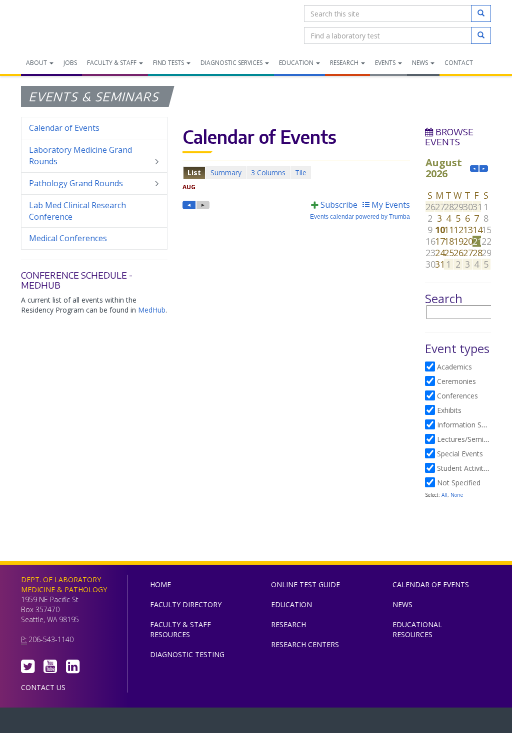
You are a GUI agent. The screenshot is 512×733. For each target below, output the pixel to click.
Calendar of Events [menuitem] (64, 127)
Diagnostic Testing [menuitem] (187, 654)
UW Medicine (173, 722)
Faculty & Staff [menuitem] (112, 62)
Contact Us (43, 687)
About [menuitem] (37, 62)
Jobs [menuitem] (70, 62)
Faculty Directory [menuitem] (186, 604)
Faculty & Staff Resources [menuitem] (180, 629)
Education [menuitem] (297, 62)
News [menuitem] (421, 62)
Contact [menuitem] (458, 62)
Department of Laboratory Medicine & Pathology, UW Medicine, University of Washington (72, 24)
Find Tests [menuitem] (169, 62)
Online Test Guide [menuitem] (305, 584)
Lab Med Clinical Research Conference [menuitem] (77, 211)
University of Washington (298, 722)
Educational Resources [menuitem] (417, 629)
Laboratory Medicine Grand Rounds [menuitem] (80, 155)
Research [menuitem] (345, 62)
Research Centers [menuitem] (305, 644)
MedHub (152, 310)
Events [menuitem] (386, 62)
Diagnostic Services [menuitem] (232, 62)
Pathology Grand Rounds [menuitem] (76, 183)
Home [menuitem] (160, 584)
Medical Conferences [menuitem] (68, 238)
